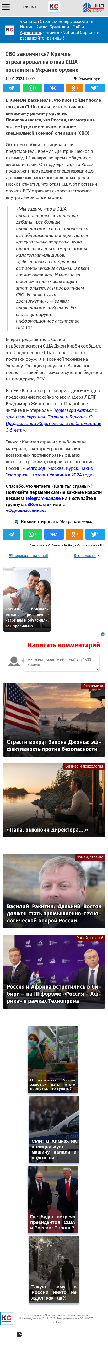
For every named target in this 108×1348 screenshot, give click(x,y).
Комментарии (90, 79)
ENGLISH (29, 7)
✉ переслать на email (28, 556)
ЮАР (75, 27)
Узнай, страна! (90, 857)
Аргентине (30, 33)
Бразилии (59, 27)
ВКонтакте (38, 504)
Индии (27, 27)
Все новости (85, 556)
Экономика (93, 686)
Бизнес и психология (84, 766)
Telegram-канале (43, 498)
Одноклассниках (26, 510)
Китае (41, 27)
